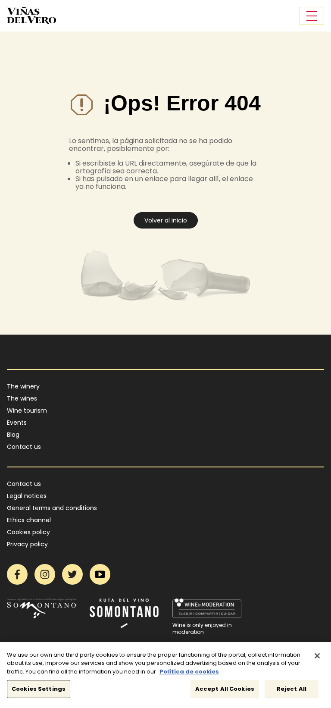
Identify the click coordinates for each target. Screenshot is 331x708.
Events (17, 422)
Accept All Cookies (224, 689)
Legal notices (27, 496)
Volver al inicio (165, 220)
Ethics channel (29, 520)
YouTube (100, 574)
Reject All (291, 689)
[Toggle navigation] (311, 16)
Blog (13, 434)
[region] (165, 675)
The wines (22, 398)
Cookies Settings (39, 689)
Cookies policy (28, 532)
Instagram (44, 574)
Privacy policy (27, 544)
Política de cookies (189, 671)
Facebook (17, 574)
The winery (23, 386)
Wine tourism (27, 410)
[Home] (31, 15)
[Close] (317, 655)
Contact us (24, 446)
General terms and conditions (52, 508)
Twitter (72, 574)
